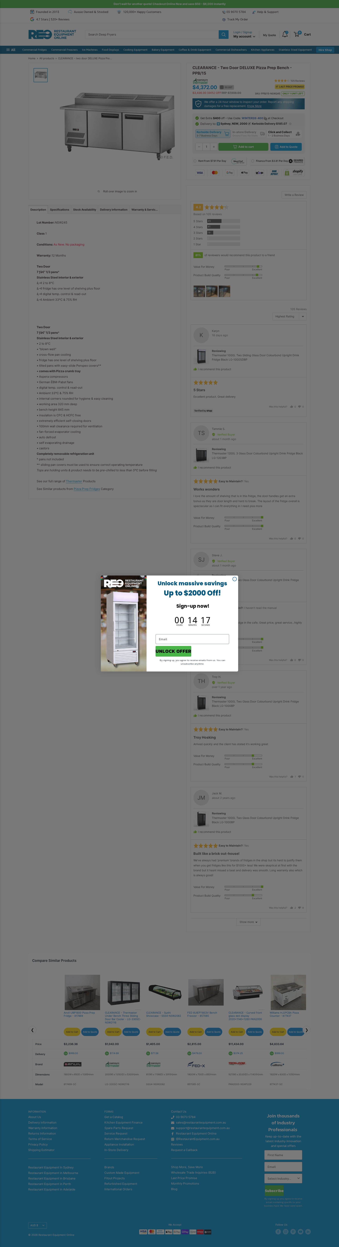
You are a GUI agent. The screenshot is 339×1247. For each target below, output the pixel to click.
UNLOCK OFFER (173, 651)
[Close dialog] (235, 579)
